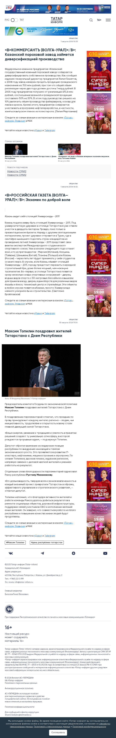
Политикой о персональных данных (52, 727)
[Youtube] (105, 553)
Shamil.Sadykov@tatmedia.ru (18, 715)
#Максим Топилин (15, 543)
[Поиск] (91, 20)
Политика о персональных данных (21, 683)
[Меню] (108, 20)
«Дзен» (38, 130)
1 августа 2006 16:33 (69, 42)
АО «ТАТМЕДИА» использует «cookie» (21, 694)
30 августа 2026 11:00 (68, 323)
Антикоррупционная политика (19, 688)
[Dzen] (73, 553)
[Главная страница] (56, 20)
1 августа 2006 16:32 (69, 187)
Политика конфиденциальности (19, 707)
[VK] (10, 553)
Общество (73, 38)
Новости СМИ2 (16, 171)
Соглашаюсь (58, 733)
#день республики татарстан (46, 543)
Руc (7, 20)
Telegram (49, 130)
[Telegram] (42, 553)
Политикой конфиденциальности (89, 727)
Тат (22, 20)
